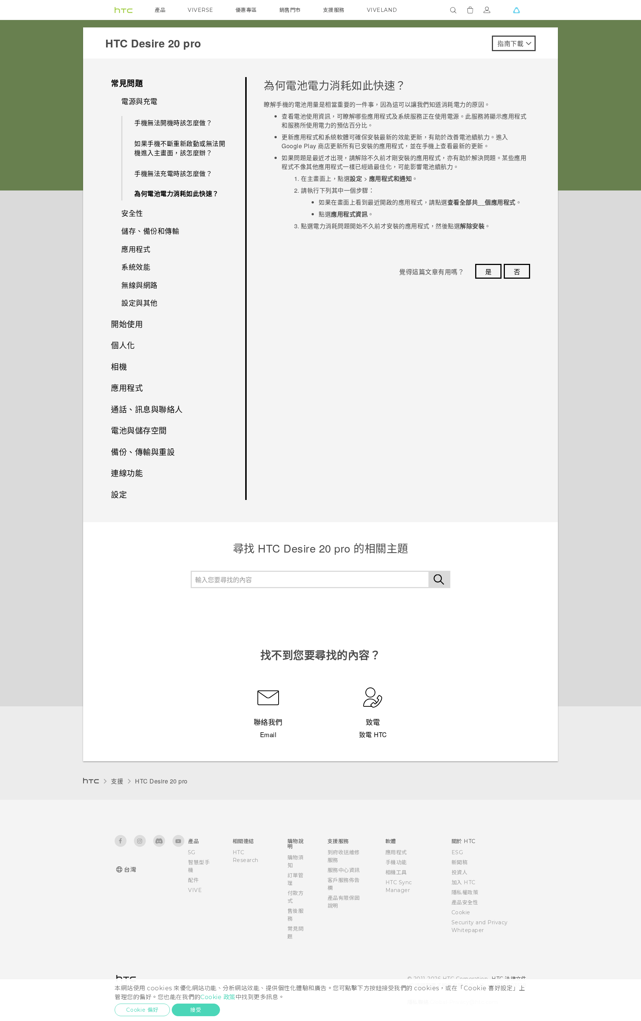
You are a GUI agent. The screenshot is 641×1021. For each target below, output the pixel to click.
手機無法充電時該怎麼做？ (173, 173)
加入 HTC (463, 882)
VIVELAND (382, 10)
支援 (117, 781)
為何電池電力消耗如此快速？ (176, 193)
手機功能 (396, 862)
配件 (193, 880)
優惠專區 (246, 10)
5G (191, 852)
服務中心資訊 (344, 870)
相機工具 (396, 872)
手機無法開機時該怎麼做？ (173, 122)
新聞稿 (459, 862)
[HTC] (123, 10)
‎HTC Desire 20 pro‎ (161, 781)
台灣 (130, 869)
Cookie (460, 912)
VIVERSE (200, 10)
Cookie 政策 (218, 997)
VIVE (195, 890)
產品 (160, 10)
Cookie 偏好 (142, 1010)
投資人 (459, 872)
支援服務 (334, 10)
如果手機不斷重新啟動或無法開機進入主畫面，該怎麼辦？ (179, 148)
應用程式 (396, 852)
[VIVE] (516, 10)
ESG (457, 852)
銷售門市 (290, 10)
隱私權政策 (465, 892)
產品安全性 (465, 902)
